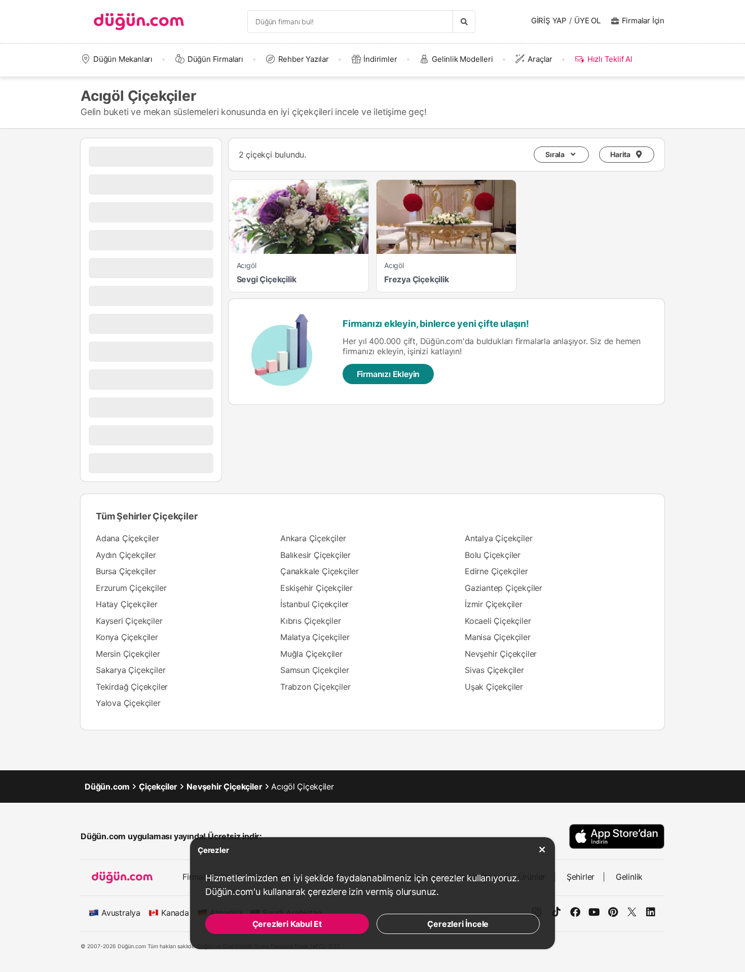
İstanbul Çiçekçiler (314, 604)
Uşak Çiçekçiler (494, 687)
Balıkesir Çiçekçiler (315, 555)
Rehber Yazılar (303, 59)
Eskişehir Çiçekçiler (316, 588)
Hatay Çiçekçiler (127, 604)
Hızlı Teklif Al (609, 59)
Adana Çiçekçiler (127, 538)
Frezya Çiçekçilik (416, 279)
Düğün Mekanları (123, 59)
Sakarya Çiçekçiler (130, 670)
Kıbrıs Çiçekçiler (310, 621)
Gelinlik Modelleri (462, 59)
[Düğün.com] (139, 21)
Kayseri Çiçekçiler (129, 621)
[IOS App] (616, 836)
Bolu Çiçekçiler (492, 555)
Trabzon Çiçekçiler (315, 687)
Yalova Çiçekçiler (128, 703)
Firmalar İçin (643, 20)
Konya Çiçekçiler (127, 637)
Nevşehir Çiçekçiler (501, 654)
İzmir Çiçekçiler (494, 604)
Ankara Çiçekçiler (313, 538)
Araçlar (540, 59)
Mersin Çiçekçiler (128, 654)
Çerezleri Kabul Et (287, 924)
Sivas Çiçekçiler (494, 670)
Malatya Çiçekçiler (314, 637)
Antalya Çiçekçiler (498, 538)
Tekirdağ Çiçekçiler (132, 687)
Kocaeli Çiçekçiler (498, 621)
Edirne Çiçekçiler (496, 571)
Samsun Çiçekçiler (314, 670)
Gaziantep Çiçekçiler (503, 588)
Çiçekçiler (158, 786)
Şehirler (580, 877)
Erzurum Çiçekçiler (131, 588)
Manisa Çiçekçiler (498, 637)
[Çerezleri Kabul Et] (542, 850)
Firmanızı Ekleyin (388, 374)
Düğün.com (107, 786)
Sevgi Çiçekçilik (266, 279)
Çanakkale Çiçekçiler (319, 571)
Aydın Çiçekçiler (126, 555)
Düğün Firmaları (215, 59)
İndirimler (380, 59)
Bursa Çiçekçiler (126, 571)
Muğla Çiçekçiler (311, 654)
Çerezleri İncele (458, 924)
